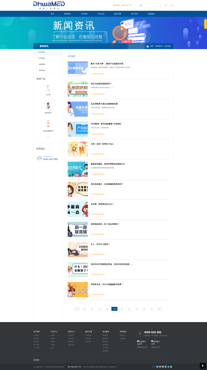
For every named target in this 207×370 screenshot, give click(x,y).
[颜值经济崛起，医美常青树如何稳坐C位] (78, 169)
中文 (166, 5)
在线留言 (123, 338)
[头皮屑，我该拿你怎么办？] (78, 209)
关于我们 (84, 14)
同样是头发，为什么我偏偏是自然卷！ (107, 284)
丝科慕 (53, 335)
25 (85, 309)
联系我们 (151, 14)
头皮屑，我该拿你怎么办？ (102, 204)
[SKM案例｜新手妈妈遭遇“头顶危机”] (78, 129)
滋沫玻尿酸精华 (48, 131)
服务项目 (105, 341)
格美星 (53, 341)
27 (100, 309)
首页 (52, 14)
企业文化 (36, 341)
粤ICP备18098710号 (74, 367)
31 (129, 309)
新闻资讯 (67, 14)
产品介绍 (101, 14)
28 (107, 309)
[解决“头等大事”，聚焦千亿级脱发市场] (78, 69)
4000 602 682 (126, 5)
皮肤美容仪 (48, 113)
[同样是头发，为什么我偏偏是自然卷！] (78, 289)
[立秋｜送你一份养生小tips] (78, 149)
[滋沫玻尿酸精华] (48, 124)
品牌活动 (42, 70)
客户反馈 (105, 348)
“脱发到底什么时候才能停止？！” (102, 87)
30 (122, 309)
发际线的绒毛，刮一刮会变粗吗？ (105, 224)
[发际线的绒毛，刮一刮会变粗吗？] (78, 229)
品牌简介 (36, 338)
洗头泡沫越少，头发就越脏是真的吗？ (107, 184)
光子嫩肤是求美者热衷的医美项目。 (103, 168)
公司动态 (167, 46)
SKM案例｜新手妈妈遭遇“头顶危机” (106, 124)
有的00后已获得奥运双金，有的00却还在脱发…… (112, 264)
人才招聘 (36, 348)
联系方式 (123, 335)
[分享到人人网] (168, 367)
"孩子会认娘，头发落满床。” (101, 128)
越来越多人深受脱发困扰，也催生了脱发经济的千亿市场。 (111, 67)
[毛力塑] (48, 87)
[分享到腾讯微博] (166, 367)
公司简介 (36, 335)
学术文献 (88, 335)
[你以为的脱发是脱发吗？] (78, 89)
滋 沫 (52, 348)
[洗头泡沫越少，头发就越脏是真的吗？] (78, 189)
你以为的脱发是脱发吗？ (101, 84)
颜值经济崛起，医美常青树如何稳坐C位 (108, 164)
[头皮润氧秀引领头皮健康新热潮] (78, 109)
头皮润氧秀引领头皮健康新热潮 (104, 104)
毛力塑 (48, 95)
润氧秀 (53, 338)
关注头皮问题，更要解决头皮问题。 (103, 107)
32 (137, 309)
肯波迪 (53, 345)
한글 (172, 5)
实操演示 (88, 341)
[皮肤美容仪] (48, 105)
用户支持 (134, 14)
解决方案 (117, 14)
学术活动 (88, 338)
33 (144, 309)
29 (114, 309)
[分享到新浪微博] (163, 367)
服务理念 (105, 338)
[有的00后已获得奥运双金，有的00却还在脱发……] (78, 269)
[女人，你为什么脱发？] (78, 249)
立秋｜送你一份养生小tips (102, 144)
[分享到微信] (171, 367)
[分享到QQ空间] (160, 367)
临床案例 (105, 351)
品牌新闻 (42, 64)
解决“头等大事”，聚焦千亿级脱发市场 (107, 64)
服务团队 (105, 335)
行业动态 (42, 58)
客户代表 (36, 345)
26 (92, 309)
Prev (48, 137)
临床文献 (105, 345)
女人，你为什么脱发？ (100, 244)
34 (151, 309)
